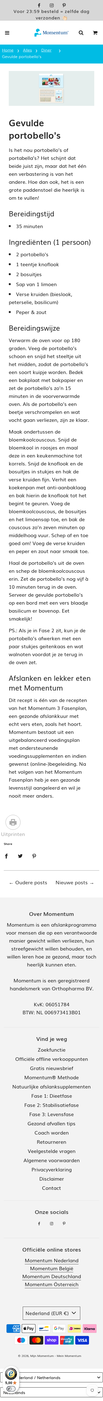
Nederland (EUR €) (48, 1313)
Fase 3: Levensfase (51, 1114)
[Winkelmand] (95, 32)
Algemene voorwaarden (52, 1160)
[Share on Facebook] (6, 855)
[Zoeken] (81, 32)
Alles (27, 50)
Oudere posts (31, 882)
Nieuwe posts (72, 882)
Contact (51, 1187)
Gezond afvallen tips (52, 1123)
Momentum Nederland (51, 1260)
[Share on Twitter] (20, 855)
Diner (46, 50)
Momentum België (51, 1268)
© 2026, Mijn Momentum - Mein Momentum (49, 1355)
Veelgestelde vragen (52, 1150)
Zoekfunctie (52, 1049)
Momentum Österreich (51, 1284)
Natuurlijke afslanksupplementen (51, 1086)
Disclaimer (51, 1178)
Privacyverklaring (52, 1169)
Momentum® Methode (51, 1077)
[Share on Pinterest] (34, 855)
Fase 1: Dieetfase (51, 1095)
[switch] (11, 1389)
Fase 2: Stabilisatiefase (51, 1104)
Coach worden (51, 1132)
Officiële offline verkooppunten (51, 1058)
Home (8, 50)
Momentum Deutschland (51, 1276)
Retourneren (51, 1141)
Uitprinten (13, 833)
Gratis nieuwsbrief (51, 1068)
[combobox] (51, 1377)
